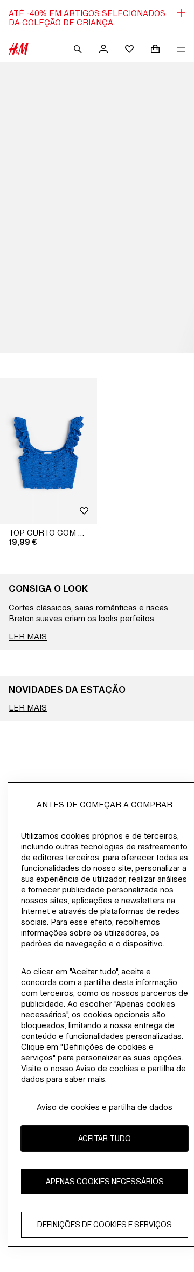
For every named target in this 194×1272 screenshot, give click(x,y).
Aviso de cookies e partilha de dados (104, 1107)
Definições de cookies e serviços (104, 1224)
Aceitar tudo (104, 1138)
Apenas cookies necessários (105, 1181)
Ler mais (28, 636)
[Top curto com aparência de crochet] (48, 451)
